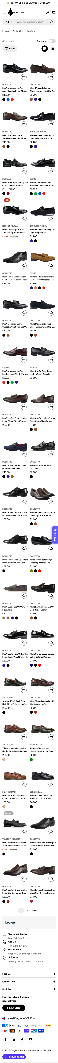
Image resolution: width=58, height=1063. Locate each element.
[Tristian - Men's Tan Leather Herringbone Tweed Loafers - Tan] (3, 759)
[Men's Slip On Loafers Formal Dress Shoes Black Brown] (43, 398)
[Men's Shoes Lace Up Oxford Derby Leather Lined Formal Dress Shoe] (15, 493)
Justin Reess (8, 697)
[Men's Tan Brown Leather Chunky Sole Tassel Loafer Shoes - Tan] (3, 806)
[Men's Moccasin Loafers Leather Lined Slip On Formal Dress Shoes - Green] (12, 382)
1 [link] (21, 910)
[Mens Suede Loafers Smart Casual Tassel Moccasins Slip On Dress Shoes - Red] (43, 287)
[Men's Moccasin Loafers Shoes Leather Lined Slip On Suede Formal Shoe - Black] (39, 99)
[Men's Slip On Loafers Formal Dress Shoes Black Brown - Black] (31, 429)
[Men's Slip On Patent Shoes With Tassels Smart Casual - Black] (3, 854)
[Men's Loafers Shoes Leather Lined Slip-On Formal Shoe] (15, 870)
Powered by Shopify (40, 1050)
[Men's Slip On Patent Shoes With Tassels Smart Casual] (15, 823)
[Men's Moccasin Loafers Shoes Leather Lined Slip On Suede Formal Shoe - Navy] (35, 99)
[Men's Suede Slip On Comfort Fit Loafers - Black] (16, 617)
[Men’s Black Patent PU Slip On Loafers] (43, 446)
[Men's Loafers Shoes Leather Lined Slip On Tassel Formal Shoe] (15, 398)
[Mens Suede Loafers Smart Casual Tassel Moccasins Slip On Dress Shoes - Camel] (35, 287)
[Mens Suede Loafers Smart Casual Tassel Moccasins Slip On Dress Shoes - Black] (39, 287)
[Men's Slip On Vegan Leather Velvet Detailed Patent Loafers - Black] (35, 665)
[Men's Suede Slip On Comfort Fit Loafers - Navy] (12, 617)
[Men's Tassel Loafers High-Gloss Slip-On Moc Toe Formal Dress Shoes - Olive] (31, 570)
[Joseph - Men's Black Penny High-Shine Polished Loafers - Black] (3, 712)
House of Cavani (10, 226)
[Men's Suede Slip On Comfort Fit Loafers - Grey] (3, 617)
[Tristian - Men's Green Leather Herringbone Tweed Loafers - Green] (31, 759)
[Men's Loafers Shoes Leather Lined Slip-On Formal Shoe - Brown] (8, 901)
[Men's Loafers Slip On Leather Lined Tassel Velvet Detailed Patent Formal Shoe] (15, 634)
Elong (33, 179)
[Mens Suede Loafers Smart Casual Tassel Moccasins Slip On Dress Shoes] (43, 257)
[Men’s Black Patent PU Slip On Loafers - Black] (31, 476)
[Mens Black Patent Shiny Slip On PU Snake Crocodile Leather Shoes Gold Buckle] (15, 163)
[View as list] (52, 48)
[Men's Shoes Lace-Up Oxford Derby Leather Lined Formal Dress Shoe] (15, 540)
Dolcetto (7, 84)
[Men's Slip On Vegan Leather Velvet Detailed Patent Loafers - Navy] (31, 665)
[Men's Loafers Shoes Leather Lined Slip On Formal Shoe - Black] (31, 523)
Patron (33, 367)
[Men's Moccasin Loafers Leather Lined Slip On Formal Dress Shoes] (15, 351)
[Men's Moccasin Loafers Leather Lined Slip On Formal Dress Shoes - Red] (3, 382)
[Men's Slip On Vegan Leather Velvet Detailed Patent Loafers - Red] (39, 665)
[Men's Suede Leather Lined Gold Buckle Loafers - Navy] (8, 476)
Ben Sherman (9, 792)
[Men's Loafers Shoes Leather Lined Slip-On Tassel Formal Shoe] (43, 870)
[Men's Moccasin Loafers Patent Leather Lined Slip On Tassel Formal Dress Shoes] (43, 163)
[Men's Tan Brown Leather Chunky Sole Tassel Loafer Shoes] (15, 776)
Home (5, 31)
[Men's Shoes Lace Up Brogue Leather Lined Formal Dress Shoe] (15, 257)
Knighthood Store (19, 1050)
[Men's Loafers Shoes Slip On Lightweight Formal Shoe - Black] (31, 146)
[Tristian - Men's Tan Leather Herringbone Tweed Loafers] (15, 728)
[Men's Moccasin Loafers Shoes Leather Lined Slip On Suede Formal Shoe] (43, 68)
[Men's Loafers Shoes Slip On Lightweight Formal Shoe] (43, 116)
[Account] (48, 12)
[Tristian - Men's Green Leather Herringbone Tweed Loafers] (43, 728)
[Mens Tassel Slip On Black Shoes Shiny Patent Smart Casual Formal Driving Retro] (15, 210)
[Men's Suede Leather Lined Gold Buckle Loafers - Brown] (12, 476)
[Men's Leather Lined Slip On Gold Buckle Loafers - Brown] (31, 617)
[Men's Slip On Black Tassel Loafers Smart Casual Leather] (43, 351)
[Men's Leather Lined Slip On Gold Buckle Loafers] (43, 587)
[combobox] (29, 22)
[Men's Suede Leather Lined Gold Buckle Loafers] (15, 446)
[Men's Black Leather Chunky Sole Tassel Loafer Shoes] (43, 776)
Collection (17, 31)
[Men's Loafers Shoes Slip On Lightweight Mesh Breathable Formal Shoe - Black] (35, 240)
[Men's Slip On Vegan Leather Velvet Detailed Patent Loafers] (43, 634)
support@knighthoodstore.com (24, 953)
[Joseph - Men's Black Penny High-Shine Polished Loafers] (15, 681)
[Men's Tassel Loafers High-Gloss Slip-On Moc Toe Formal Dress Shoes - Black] (35, 570)
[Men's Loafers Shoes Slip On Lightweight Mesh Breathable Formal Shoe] (43, 210)
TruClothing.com (38, 132)
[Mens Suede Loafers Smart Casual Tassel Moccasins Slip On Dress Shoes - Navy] (31, 287)
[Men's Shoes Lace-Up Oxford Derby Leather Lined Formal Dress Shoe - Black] (3, 570)
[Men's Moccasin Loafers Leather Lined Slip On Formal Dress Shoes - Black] (8, 382)
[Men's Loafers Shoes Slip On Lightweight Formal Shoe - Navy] (35, 146)
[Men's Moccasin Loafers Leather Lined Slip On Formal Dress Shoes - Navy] (16, 382)
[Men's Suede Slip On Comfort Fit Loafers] (15, 587)
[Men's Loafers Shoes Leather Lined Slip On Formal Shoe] (43, 493)
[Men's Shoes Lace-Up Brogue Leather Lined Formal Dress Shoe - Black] (31, 853)
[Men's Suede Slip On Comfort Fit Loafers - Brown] (8, 617)
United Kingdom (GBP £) (19, 1018)
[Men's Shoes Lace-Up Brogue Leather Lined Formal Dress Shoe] (43, 823)
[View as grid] (44, 48)
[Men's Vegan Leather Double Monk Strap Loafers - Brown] (35, 712)
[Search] (51, 22)
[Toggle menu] (4, 12)
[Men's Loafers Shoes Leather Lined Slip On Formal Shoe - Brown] (35, 523)
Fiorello (6, 179)
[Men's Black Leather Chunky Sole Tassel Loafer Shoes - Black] (31, 806)
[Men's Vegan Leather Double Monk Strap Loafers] (43, 681)
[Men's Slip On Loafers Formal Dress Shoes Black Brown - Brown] (35, 429)
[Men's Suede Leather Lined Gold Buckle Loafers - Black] (3, 476)
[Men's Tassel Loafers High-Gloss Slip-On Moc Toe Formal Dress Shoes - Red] (39, 570)
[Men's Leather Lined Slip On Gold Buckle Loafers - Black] (35, 617)
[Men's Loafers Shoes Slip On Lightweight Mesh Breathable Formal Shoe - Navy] (31, 240)
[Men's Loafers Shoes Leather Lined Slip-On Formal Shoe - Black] (3, 901)
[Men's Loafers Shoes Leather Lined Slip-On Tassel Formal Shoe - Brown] (31, 901)
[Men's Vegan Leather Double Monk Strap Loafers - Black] (31, 712)
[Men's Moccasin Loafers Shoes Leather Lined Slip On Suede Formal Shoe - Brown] (31, 99)
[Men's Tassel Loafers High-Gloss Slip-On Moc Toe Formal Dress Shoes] (43, 540)
